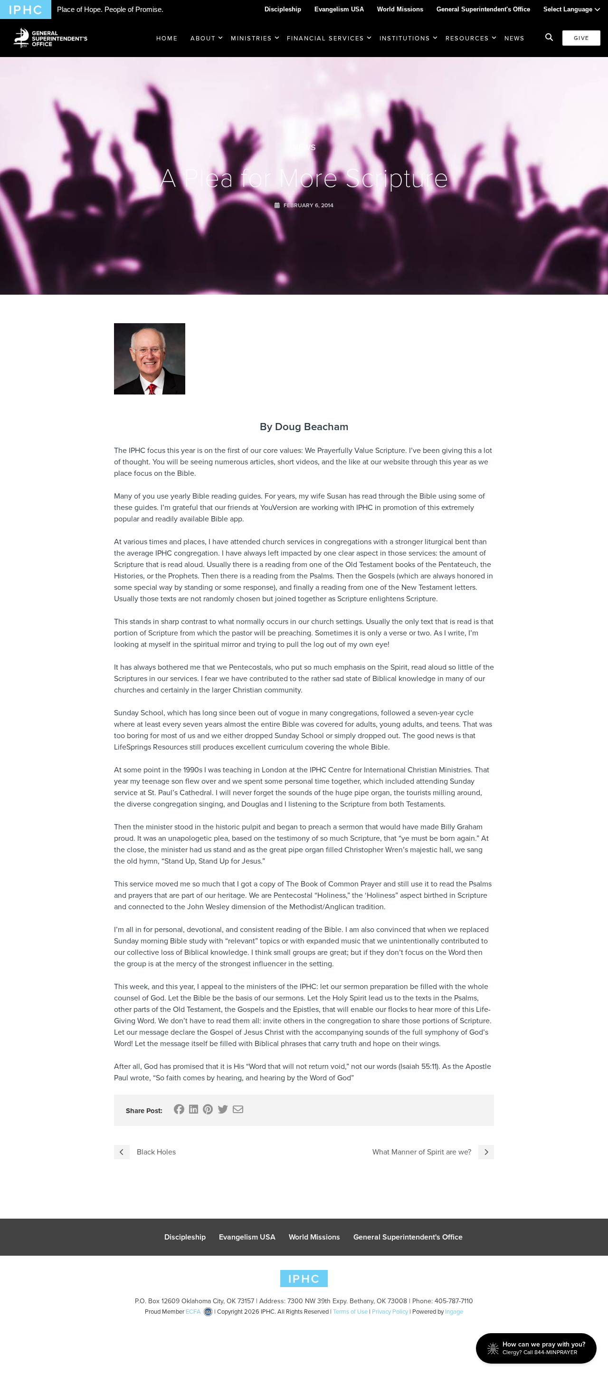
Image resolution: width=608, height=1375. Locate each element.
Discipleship (283, 9)
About (203, 38)
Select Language (568, 9)
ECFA (193, 1311)
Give (581, 38)
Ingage (454, 1311)
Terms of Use (350, 1311)
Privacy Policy (390, 1311)
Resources (467, 38)
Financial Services (325, 38)
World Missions (400, 9)
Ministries (251, 38)
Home (167, 38)
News (514, 38)
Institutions (405, 38)
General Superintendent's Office (483, 9)
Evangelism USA (339, 9)
